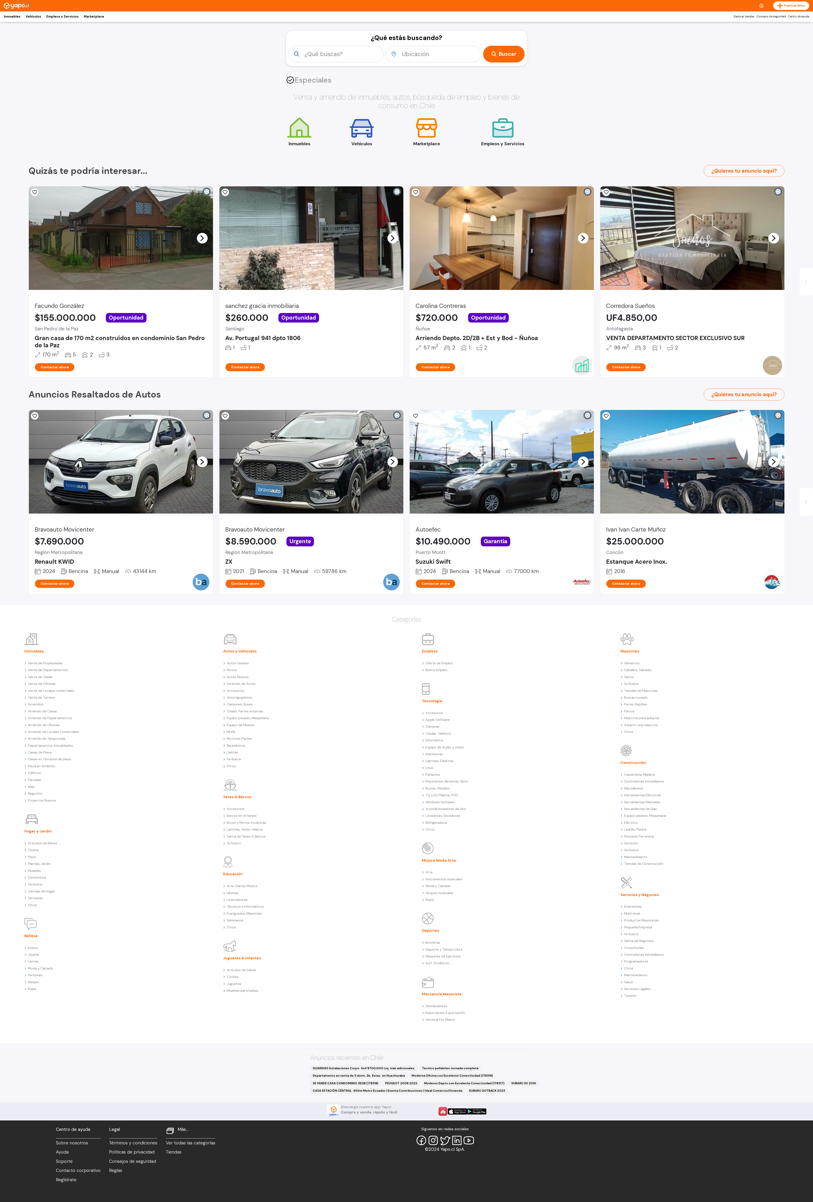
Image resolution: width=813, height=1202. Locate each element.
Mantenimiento (635, 857)
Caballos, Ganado (637, 670)
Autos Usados (238, 663)
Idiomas (233, 893)
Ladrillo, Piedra (635, 829)
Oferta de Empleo (439, 663)
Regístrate (66, 1180)
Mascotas (630, 651)
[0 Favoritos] (35, 416)
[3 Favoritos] (415, 192)
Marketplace (94, 16)
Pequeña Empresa (638, 927)
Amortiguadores (239, 697)
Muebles (34, 870)
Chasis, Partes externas (245, 711)
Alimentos (632, 663)
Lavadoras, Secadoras (443, 815)
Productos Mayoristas (641, 920)
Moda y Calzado (40, 968)
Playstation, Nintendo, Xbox (447, 781)
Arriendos (35, 704)
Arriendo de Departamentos (50, 718)
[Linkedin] (457, 1140)
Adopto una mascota (641, 725)
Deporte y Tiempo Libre (444, 949)
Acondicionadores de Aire (446, 809)
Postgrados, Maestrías (244, 913)
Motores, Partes (239, 738)
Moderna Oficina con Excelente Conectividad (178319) (452, 1075)
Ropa (32, 989)
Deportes (430, 930)
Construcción (633, 762)
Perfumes (35, 975)
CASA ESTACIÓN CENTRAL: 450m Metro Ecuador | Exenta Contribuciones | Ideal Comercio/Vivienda (387, 1091)
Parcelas (34, 780)
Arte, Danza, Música (242, 886)
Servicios (631, 843)
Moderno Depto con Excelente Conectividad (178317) (464, 1083)
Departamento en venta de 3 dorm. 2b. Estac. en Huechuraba (359, 1075)
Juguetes (234, 984)
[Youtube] (469, 1140)
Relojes (33, 982)
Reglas (115, 1170)
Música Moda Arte (439, 860)
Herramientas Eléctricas (642, 795)
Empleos (430, 651)
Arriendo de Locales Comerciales (53, 732)
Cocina (33, 850)
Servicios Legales (637, 989)
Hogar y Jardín (38, 831)
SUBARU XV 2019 (523, 1083)
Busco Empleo (436, 670)
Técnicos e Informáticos (245, 906)
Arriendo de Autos (241, 683)
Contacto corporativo (78, 1170)
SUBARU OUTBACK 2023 (487, 1091)
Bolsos (33, 948)
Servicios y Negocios (640, 894)
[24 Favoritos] (225, 192)
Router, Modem (437, 788)
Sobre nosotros (72, 1143)
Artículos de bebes (241, 970)
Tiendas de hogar (41, 891)
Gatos (629, 677)
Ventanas (35, 898)
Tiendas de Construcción (643, 863)
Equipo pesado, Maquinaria (248, 718)
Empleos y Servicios (62, 16)
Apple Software (438, 719)
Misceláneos (633, 788)
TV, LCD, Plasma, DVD (442, 795)
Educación (233, 874)
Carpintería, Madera (639, 774)
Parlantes (433, 774)
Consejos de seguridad (771, 16)
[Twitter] (445, 1140)
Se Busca (234, 759)
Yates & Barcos (237, 796)
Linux (429, 768)
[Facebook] (421, 1140)
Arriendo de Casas (42, 711)
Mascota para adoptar (642, 718)
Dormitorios (37, 877)
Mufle (231, 732)
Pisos (32, 857)
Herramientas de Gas (640, 809)
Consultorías (634, 948)
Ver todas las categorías (190, 1143)
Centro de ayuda (798, 16)
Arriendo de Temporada (46, 738)
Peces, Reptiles (635, 704)
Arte (429, 872)
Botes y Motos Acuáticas (246, 822)
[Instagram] (433, 1140)
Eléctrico (631, 822)
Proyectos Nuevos (42, 800)
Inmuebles (12, 16)
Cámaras (432, 726)
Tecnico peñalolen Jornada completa (450, 1068)
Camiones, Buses (240, 704)
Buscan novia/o (636, 697)
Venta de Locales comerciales (51, 690)
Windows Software (440, 802)
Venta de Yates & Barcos (246, 836)
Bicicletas (433, 942)
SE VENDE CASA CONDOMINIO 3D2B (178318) (345, 1083)
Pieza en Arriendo (41, 766)
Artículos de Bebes (42, 843)
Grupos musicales (439, 893)
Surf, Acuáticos (437, 963)
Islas (31, 786)
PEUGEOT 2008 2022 (401, 1083)
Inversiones (633, 906)
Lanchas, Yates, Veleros (245, 829)
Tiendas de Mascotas (641, 690)
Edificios (34, 773)
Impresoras (434, 754)
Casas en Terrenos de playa (49, 759)
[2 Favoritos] (606, 192)
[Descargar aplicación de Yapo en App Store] (457, 1111)
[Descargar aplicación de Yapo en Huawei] (443, 1111)
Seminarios (235, 920)
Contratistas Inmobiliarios (644, 781)
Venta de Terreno (41, 697)
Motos (232, 670)
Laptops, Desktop (440, 761)
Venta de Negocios (639, 941)
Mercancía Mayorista (442, 994)
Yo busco (234, 843)
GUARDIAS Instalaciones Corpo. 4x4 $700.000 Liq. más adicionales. (364, 1068)
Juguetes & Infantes (242, 958)
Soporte (64, 1161)
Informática (434, 740)
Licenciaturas (237, 899)
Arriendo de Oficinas (44, 725)
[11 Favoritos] (35, 192)
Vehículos (33, 16)
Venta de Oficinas (41, 683)
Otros (32, 905)
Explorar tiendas (744, 16)
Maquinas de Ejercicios (443, 956)
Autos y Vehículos (240, 651)
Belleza (31, 935)
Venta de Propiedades (45, 663)
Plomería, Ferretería (639, 836)
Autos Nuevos (238, 677)
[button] (202, 238)
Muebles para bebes (242, 990)
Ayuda (62, 1152)
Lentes (33, 961)
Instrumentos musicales (444, 879)
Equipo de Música (240, 725)
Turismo (630, 995)
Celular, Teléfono (438, 733)
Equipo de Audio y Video (445, 747)
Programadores (636, 961)
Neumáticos (236, 745)
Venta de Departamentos (48, 670)
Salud (628, 982)
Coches (233, 977)
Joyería (33, 954)
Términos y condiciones (133, 1143)
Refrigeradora (436, 822)
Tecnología (432, 700)
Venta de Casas (40, 677)
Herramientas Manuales (642, 802)
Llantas (232, 752)
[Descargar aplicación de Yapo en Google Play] (476, 1111)
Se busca (35, 884)
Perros (629, 711)
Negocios (35, 793)
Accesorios (235, 690)
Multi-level (632, 913)
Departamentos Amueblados (50, 745)
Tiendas (173, 1152)
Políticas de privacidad (132, 1152)
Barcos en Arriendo (242, 815)
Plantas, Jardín (39, 863)
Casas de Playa (39, 752)
